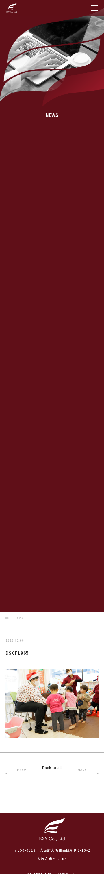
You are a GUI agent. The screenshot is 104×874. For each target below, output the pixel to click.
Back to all (52, 768)
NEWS (20, 618)
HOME (7, 618)
